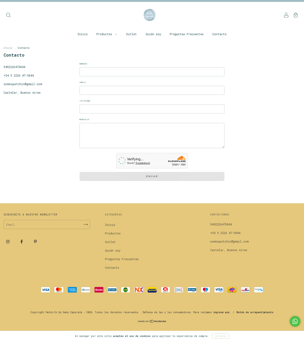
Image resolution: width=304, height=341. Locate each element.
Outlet (131, 34)
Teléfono (85, 101)
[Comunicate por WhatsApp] (295, 321)
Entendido (220, 336)
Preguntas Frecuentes (187, 34)
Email (83, 82)
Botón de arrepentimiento (255, 312)
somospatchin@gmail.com (23, 84)
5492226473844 (14, 67)
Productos (105, 34)
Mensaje (84, 119)
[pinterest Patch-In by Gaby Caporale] (35, 241)
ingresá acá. (221, 312)
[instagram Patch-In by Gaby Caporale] (9, 241)
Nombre (83, 64)
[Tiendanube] (152, 322)
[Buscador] (8, 15)
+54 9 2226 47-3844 (19, 75)
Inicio (82, 34)
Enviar (152, 176)
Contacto (219, 34)
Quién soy (153, 34)
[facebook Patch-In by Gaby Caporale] (22, 241)
